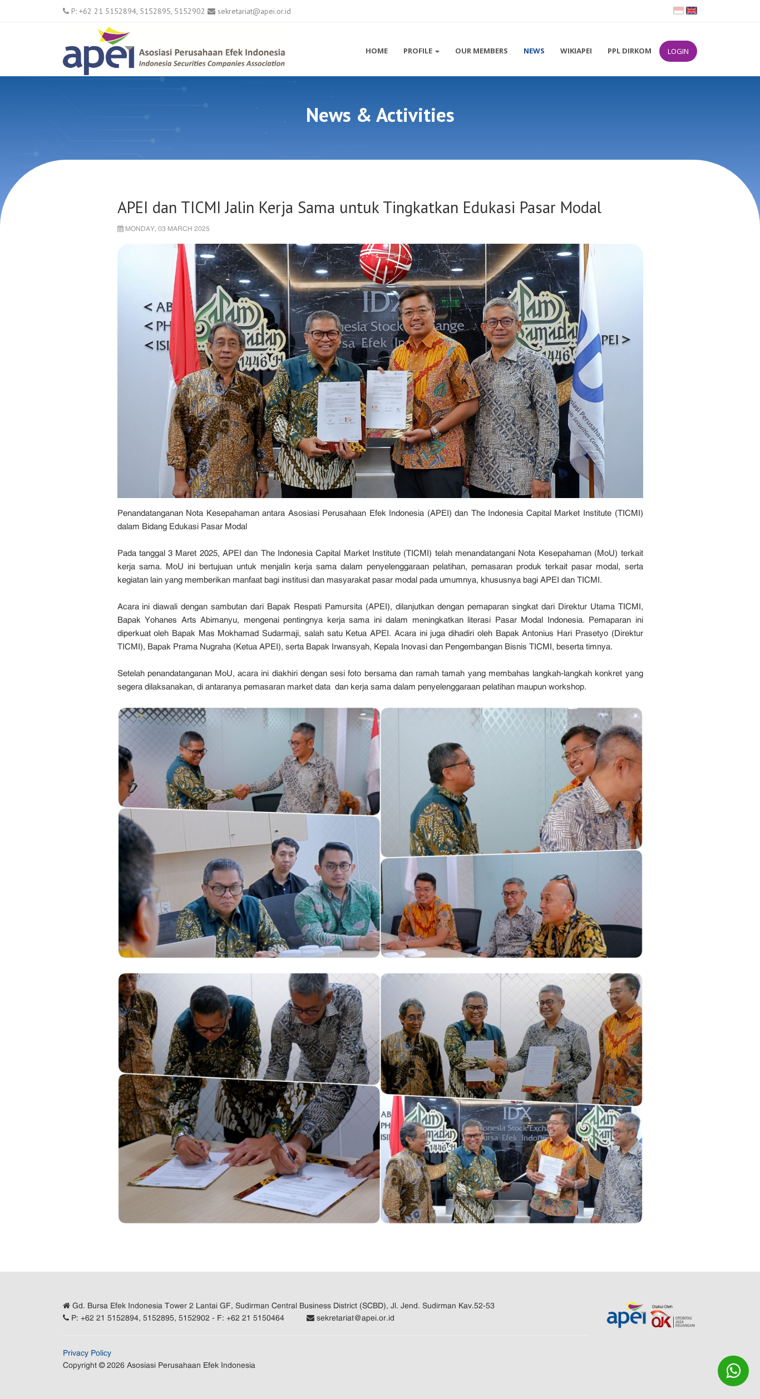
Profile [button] (418, 51)
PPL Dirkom (630, 51)
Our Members (481, 51)
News (534, 51)
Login (678, 51)
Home (377, 51)
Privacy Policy (87, 1352)
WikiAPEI (576, 51)
